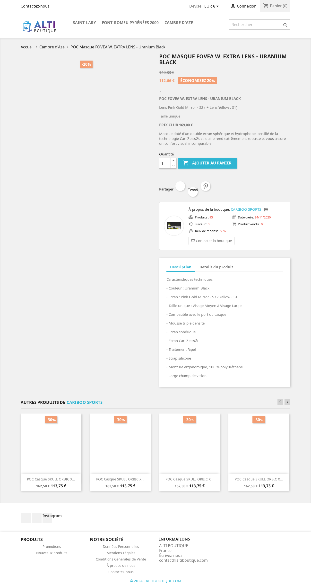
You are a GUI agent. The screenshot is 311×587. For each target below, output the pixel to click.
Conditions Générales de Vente (121, 559)
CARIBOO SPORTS (246, 209)
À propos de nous (121, 565)
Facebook (26, 518)
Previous (280, 402)
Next (287, 402)
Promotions (52, 546)
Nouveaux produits (51, 553)
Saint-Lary (84, 22)
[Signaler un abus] (266, 209)
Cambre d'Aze (178, 22)
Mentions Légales (121, 553)
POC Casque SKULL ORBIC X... (51, 479)
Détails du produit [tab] (216, 266)
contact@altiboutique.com (183, 560)
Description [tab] (180, 266)
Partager (180, 186)
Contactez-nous (35, 6)
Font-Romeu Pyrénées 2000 (130, 22)
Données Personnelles (121, 546)
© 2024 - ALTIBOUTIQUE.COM (155, 580)
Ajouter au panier (207, 163)
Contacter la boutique (214, 240)
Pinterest (205, 186)
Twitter (37, 518)
